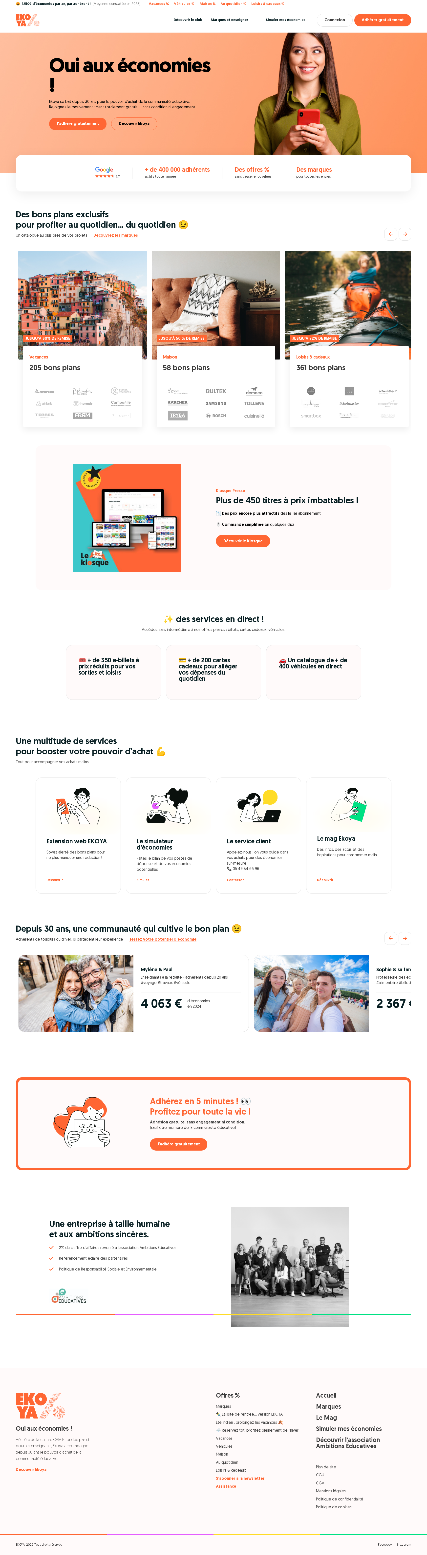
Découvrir (54, 880)
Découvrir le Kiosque (243, 541)
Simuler (143, 880)
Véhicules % (184, 4)
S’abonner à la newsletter (240, 1479)
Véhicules (224, 1447)
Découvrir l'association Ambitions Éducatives (348, 1443)
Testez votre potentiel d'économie (162, 940)
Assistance (226, 1487)
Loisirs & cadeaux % (267, 4)
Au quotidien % (233, 4)
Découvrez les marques (115, 236)
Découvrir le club (188, 20)
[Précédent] (390, 234)
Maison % (207, 4)
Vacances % (159, 4)
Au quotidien (227, 1463)
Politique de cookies (334, 1507)
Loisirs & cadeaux (313, 357)
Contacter (235, 880)
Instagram (404, 1544)
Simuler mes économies (285, 20)
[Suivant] (405, 234)
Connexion (334, 20)
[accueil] (28, 20)
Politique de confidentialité (339, 1499)
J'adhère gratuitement (78, 124)
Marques (223, 1407)
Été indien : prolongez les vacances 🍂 (249, 1423)
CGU (320, 1475)
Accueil (326, 1396)
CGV (320, 1483)
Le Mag (326, 1418)
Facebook (385, 1544)
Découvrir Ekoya (134, 124)
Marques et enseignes (230, 20)
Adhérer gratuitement (383, 20)
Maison (170, 357)
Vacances (38, 357)
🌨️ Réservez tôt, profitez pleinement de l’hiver (257, 1431)
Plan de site (326, 1467)
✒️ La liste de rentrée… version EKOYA (249, 1415)
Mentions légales (331, 1491)
